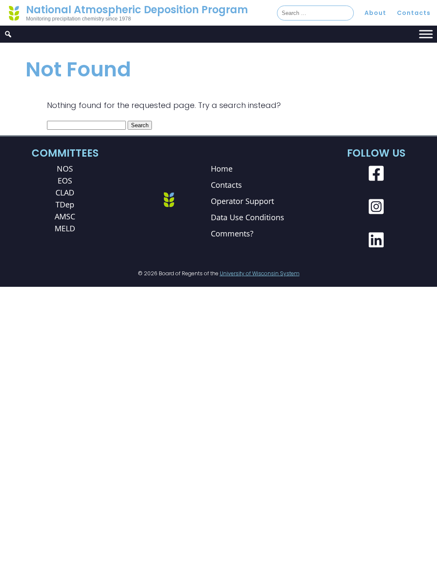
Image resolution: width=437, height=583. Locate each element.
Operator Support (242, 201)
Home (222, 168)
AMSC (65, 216)
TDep (64, 204)
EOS (65, 180)
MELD (65, 228)
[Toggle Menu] (426, 34)
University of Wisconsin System (260, 273)
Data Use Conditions (247, 217)
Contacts (414, 13)
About (375, 13)
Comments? (232, 233)
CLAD (64, 192)
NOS (65, 168)
